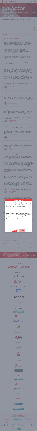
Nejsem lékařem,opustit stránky (22, 230)
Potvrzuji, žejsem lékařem (15, 230)
